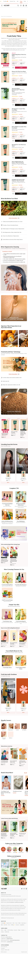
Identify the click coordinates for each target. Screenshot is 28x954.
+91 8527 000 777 (8, 936)
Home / (2, 16)
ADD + (8, 482)
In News (2, 931)
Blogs (19, 930)
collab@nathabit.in (9, 938)
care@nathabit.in (10, 941)
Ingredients (22, 924)
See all (25, 772)
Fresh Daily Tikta (9, 16)
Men (9, 924)
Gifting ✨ (13, 924)
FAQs (2, 930)
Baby (2, 924)
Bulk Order (7, 931)
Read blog (2, 795)
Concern (17, 924)
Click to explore (12, 0)
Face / (5, 16)
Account (15, 930)
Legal (5, 930)
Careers (22, 930)
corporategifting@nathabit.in (15, 940)
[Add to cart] (9, 419)
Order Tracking (10, 930)
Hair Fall (5, 924)
